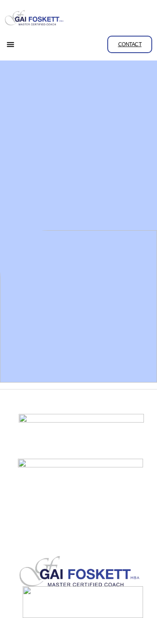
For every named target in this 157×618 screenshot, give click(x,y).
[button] (11, 44)
